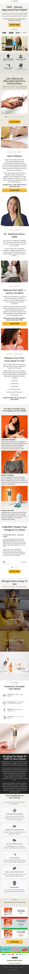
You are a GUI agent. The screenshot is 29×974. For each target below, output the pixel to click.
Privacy (16, 967)
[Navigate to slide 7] (16, 117)
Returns (11, 967)
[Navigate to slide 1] (6, 117)
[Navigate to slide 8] (18, 117)
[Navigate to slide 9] (20, 117)
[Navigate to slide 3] (9, 117)
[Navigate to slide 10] (21, 117)
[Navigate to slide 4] (11, 117)
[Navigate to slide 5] (13, 117)
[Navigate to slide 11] (23, 117)
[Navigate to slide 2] (7, 117)
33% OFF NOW (14, 25)
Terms (21, 967)
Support (6, 967)
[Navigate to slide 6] (14, 117)
